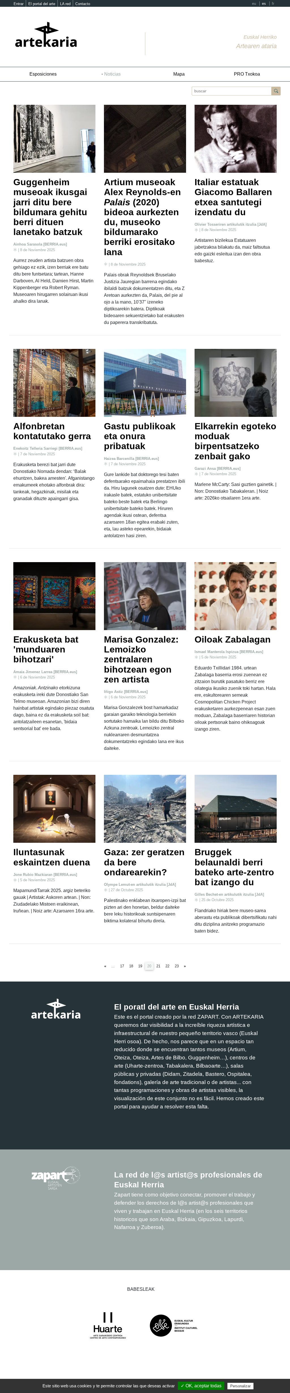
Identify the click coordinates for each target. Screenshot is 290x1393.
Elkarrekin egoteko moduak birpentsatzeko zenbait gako (235, 441)
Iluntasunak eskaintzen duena (51, 857)
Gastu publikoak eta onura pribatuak (140, 436)
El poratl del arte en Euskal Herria (176, 1006)
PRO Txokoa (247, 74)
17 (122, 966)
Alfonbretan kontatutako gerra (52, 431)
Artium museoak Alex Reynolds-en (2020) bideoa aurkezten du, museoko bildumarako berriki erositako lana (142, 217)
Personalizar (240, 1386)
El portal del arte (41, 4)
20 (150, 966)
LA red (65, 4)
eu (254, 3)
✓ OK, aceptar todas (201, 1385)
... (113, 966)
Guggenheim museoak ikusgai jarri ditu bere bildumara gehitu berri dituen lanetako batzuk (50, 207)
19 (140, 966)
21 (158, 966)
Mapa (179, 74)
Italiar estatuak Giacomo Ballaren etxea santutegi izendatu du (233, 197)
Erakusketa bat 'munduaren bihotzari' (45, 649)
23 (177, 966)
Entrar (19, 4)
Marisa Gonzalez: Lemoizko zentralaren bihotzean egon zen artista (141, 659)
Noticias (112, 74)
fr (273, 3)
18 (131, 966)
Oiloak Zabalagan (233, 639)
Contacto (82, 4)
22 (167, 966)
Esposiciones (43, 74)
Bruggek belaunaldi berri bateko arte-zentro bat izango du (234, 867)
